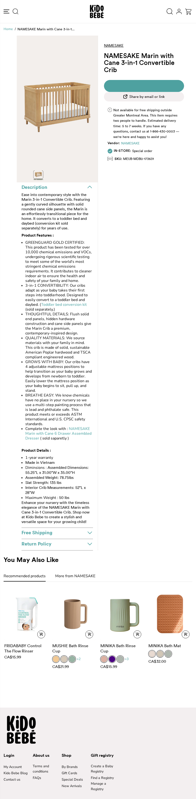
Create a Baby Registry (102, 769)
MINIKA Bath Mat (164, 645)
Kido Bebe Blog (15, 773)
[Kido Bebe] (97, 11)
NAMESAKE (130, 143)
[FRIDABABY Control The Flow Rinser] (26, 614)
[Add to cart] (41, 634)
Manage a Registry (98, 786)
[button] (6, 11)
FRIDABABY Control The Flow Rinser (22, 648)
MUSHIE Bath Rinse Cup (70, 648)
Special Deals (72, 779)
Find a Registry (102, 778)
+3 (127, 659)
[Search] (15, 11)
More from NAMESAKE (75, 576)
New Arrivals (72, 786)
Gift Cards (69, 773)
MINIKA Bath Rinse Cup (118, 648)
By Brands (70, 767)
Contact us (12, 779)
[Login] (179, 11)
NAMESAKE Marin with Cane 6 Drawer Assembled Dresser (58, 433)
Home (8, 29)
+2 (79, 659)
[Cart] (188, 12)
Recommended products (25, 576)
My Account (13, 767)
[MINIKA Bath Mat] (170, 614)
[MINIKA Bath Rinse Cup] (122, 614)
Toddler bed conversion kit (64, 304)
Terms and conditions (41, 769)
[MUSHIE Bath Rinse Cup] (74, 614)
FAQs (37, 778)
